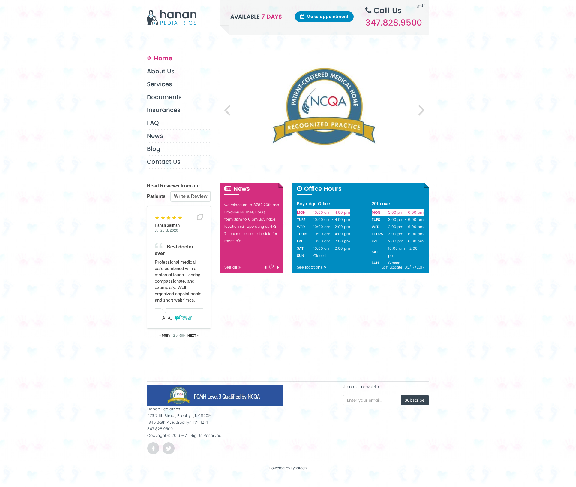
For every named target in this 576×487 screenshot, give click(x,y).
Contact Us (164, 162)
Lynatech (299, 468)
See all (230, 267)
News (155, 136)
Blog (153, 149)
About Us (161, 72)
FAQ (153, 123)
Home (163, 59)
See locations (309, 267)
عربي (420, 5)
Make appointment (327, 16)
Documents (164, 97)
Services (159, 85)
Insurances (164, 110)
